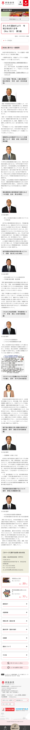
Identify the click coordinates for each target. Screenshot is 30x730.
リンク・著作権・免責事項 (20, 694)
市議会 (4, 557)
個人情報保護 (4, 696)
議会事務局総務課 (12, 557)
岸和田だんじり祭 (16, 578)
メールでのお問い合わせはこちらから (13, 569)
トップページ (7, 674)
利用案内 (3, 694)
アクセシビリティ (12, 696)
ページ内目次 (8, 40)
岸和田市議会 (14, 674)
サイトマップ (10, 694)
